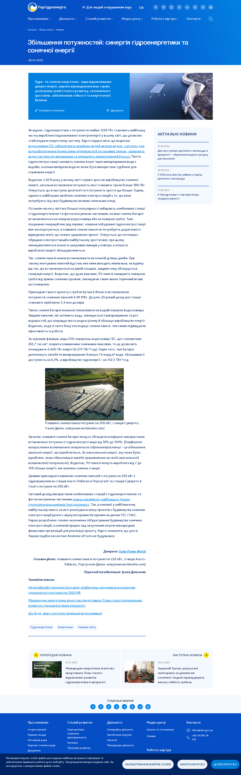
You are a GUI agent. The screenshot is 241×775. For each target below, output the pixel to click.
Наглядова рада (37, 740)
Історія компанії (37, 729)
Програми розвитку (78, 747)
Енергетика (65, 627)
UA (141, 7)
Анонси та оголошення (160, 729)
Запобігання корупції (119, 734)
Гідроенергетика (41, 627)
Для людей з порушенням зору (108, 7)
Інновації (72, 742)
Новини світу (87, 627)
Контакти (194, 19)
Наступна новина (187, 655)
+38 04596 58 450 (200, 737)
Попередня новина (56, 655)
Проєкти (112, 740)
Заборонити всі (192, 764)
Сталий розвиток (97, 19)
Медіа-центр (131, 19)
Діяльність (66, 19)
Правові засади (37, 734)
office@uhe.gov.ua (202, 730)
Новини (60, 29)
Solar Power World (132, 551)
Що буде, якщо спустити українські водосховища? (65, 613)
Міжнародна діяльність (120, 745)
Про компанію (38, 19)
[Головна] (47, 4)
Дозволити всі (225, 764)
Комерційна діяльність (120, 729)
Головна (32, 29)
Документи (34, 750)
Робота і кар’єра (163, 19)
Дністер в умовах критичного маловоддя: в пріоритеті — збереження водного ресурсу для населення (183, 154)
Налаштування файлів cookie (148, 764)
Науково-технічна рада (41, 745)
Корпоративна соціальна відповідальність (77, 733)
